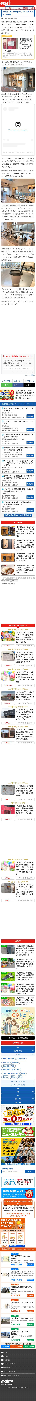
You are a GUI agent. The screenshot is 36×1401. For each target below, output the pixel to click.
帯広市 (13, 1077)
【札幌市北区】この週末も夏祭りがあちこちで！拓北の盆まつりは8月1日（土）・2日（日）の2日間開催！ (25, 790)
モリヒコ (8, 580)
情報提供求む (6, 1360)
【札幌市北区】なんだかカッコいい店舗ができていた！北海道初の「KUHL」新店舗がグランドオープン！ (24, 714)
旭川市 (20, 1077)
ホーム (5, 1352)
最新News (11, 8)
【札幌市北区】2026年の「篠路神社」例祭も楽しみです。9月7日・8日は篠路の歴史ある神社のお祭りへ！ (25, 964)
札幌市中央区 (21, 1058)
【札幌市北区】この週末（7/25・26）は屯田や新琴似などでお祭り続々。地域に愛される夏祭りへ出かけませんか (24, 637)
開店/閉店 (25, 8)
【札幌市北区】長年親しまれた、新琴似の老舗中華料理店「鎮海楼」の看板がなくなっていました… (24, 810)
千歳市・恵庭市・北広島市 (10, 1073)
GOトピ (4, 8)
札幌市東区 (15, 1062)
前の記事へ (8, 381)
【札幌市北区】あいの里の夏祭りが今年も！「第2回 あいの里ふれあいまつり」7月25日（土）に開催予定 (25, 677)
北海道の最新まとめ (8, 1058)
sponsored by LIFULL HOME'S (25, 1249)
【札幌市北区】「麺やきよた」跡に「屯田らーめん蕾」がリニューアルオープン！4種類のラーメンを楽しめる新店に (25, 734)
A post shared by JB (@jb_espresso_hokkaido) (18, 152)
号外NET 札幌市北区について (11, 1375)
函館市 (23, 1073)
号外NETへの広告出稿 (9, 1364)
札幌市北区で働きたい (10, 404)
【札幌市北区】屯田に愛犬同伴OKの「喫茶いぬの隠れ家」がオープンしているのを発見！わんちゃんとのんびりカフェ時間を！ (25, 950)
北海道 (15, 18)
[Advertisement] (18, 605)
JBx (3, 580)
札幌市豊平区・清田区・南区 (11, 1069)
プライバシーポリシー (9, 1371)
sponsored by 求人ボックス (26, 404)
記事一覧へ (18, 381)
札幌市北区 (6, 1062)
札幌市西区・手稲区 (8, 1066)
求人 (18, 8)
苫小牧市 (5, 1077)
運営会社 (5, 1356)
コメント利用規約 (30, 375)
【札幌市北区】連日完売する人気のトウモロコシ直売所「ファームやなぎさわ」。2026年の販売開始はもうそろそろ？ (25, 657)
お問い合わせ (6, 1367)
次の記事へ (28, 381)
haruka (13, 583)
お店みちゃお (6, 583)
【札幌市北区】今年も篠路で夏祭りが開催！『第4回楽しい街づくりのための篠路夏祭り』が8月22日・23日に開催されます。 (25, 989)
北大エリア (15, 580)
